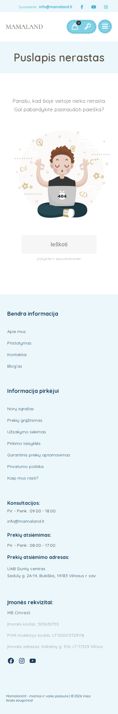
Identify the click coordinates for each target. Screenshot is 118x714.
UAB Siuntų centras (26, 568)
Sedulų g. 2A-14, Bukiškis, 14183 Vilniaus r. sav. (52, 575)
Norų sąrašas (20, 408)
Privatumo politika (25, 466)
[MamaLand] (24, 26)
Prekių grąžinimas (24, 420)
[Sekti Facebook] (82, 7)
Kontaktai (17, 354)
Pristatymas (19, 343)
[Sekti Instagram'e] (106, 7)
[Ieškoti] (87, 26)
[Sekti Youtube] (94, 7)
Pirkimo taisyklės (24, 443)
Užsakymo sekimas (26, 432)
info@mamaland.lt (55, 7)
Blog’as (14, 366)
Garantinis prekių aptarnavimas (38, 455)
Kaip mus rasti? (22, 478)
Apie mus (16, 331)
